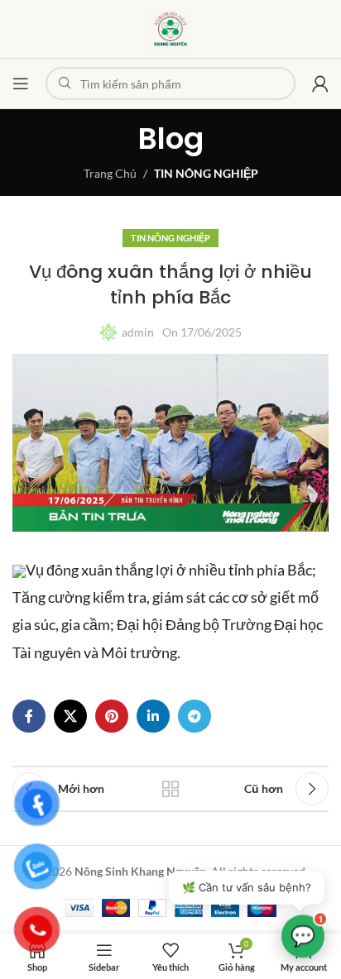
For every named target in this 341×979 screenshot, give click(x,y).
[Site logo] (170, 28)
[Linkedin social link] (153, 716)
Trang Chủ (110, 173)
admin (138, 332)
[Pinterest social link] (111, 716)
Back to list (170, 788)
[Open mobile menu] (20, 83)
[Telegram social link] (194, 716)
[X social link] (70, 716)
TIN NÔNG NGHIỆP (206, 173)
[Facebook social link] (29, 716)
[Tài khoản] (320, 83)
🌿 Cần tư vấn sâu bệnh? (246, 887)
